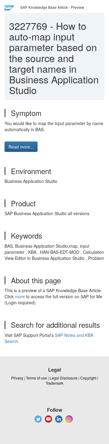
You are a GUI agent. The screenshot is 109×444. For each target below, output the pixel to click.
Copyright (88, 377)
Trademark (54, 383)
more (20, 296)
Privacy (17, 377)
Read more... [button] (21, 147)
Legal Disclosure (64, 377)
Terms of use (36, 377)
